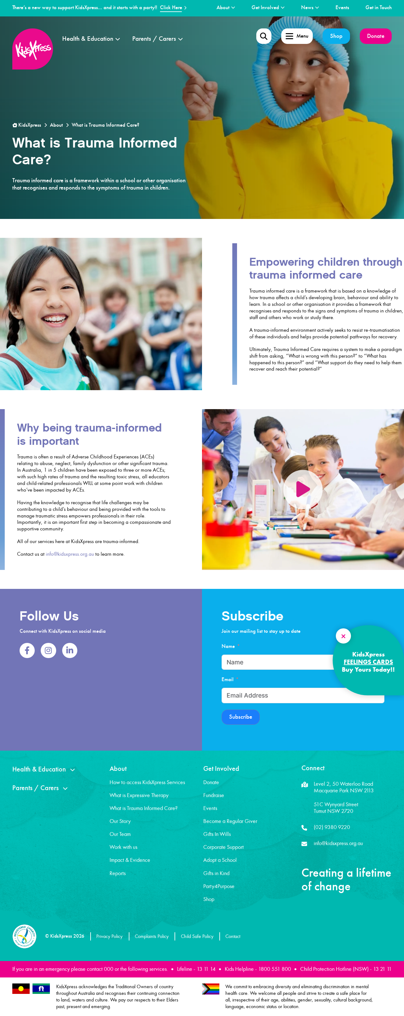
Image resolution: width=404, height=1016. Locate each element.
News (307, 7)
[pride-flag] (210, 989)
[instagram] (48, 650)
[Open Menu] (263, 36)
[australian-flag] (21, 988)
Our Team (120, 834)
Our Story (120, 821)
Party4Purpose (219, 886)
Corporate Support (223, 847)
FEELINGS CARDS (368, 662)
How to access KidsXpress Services (147, 782)
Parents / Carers (154, 39)
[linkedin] (69, 650)
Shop (336, 36)
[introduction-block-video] (303, 489)
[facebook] (27, 650)
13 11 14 (206, 968)
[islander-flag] (41, 988)
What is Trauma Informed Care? (144, 808)
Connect (312, 768)
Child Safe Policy (197, 936)
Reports (118, 873)
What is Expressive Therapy (139, 795)
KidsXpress (29, 125)
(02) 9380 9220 (332, 827)
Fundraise (213, 795)
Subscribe (240, 717)
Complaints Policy (152, 936)
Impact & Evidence (130, 859)
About (223, 7)
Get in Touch (378, 7)
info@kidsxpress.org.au (70, 554)
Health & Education (87, 39)
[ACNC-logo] (24, 936)
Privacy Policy (109, 936)
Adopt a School (220, 859)
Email (228, 679)
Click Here (171, 7)
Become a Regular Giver (230, 821)
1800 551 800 (274, 968)
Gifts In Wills (217, 834)
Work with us (123, 847)
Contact (232, 936)
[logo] (32, 48)
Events (342, 7)
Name (228, 646)
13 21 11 (382, 968)
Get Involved (265, 7)
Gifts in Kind (216, 873)
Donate (375, 36)
